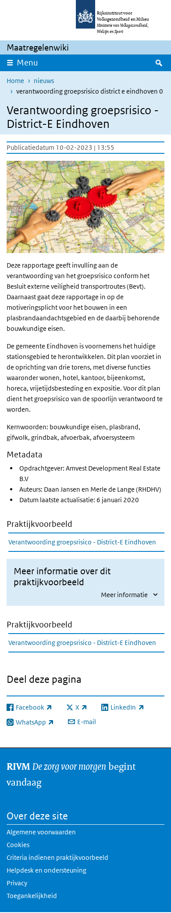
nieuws (44, 80)
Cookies (18, 845)
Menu (27, 63)
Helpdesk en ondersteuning (46, 870)
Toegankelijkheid (32, 895)
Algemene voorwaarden (41, 832)
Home (15, 80)
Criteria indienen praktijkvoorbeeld (57, 857)
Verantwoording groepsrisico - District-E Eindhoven (82, 542)
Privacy (17, 883)
